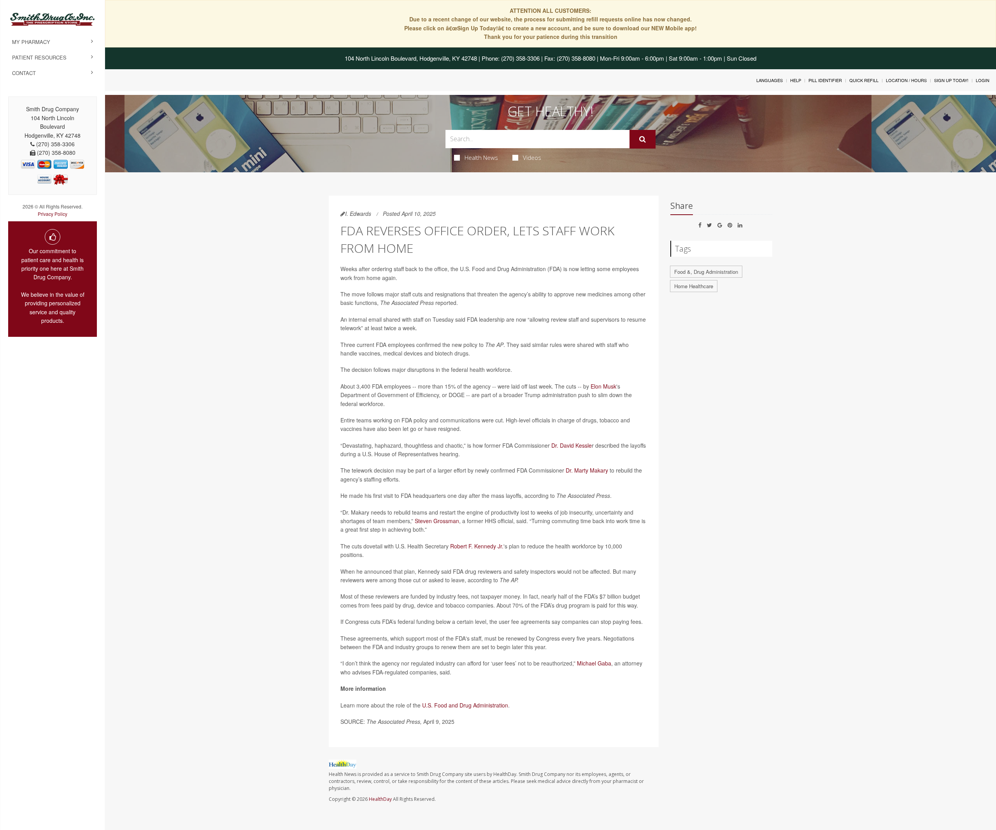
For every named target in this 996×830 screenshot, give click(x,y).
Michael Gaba (594, 663)
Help (795, 80)
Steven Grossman (437, 521)
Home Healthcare (693, 286)
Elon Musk (603, 386)
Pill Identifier (825, 80)
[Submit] (643, 139)
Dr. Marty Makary (587, 470)
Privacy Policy (52, 213)
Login (982, 80)
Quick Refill (864, 80)
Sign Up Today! (951, 80)
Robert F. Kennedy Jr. (476, 546)
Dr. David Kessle (571, 445)
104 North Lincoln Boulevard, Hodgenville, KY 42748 (411, 58)
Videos (532, 157)
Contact (24, 73)
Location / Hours (906, 80)
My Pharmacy (31, 42)
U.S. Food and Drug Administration (465, 705)
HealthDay (380, 799)
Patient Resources (39, 57)
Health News (481, 157)
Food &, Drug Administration (706, 271)
